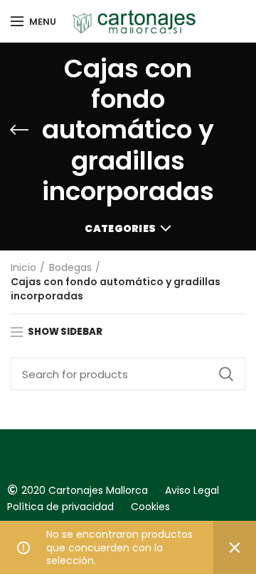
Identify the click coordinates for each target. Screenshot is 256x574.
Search (226, 374)
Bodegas (70, 268)
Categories (120, 228)
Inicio (23, 268)
